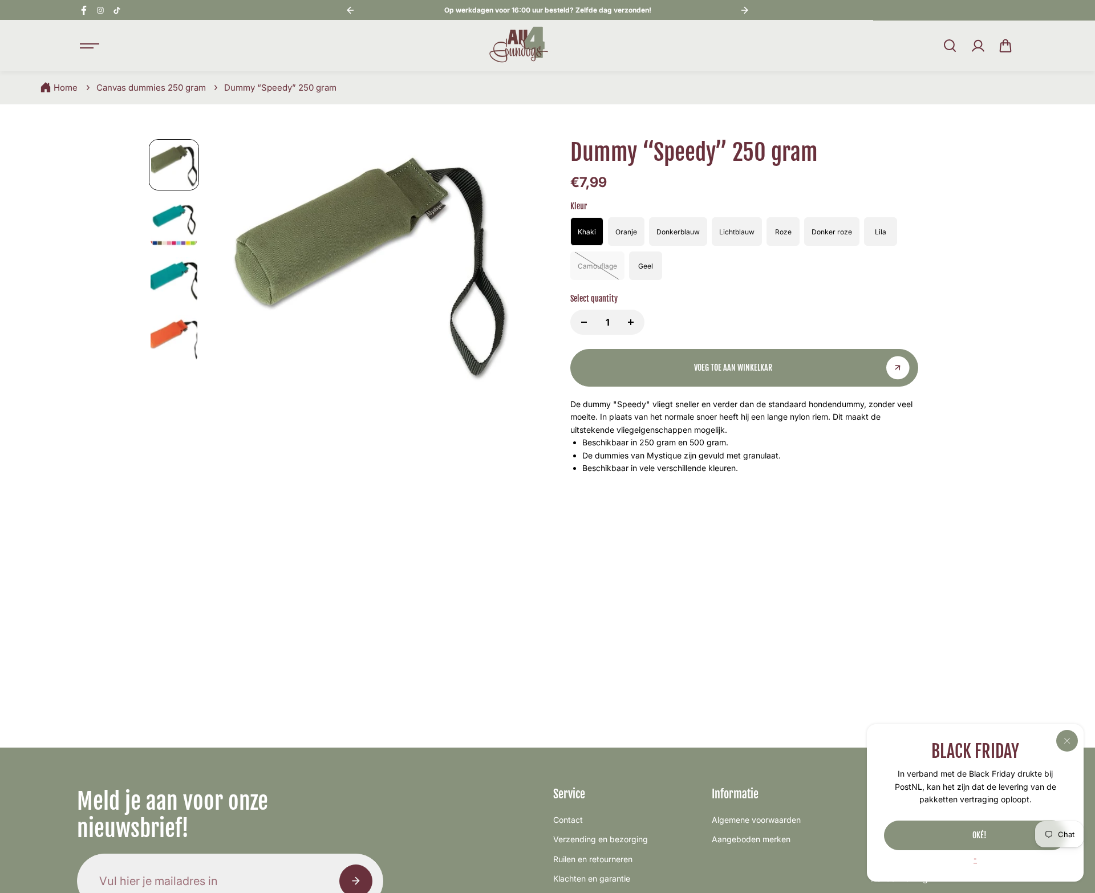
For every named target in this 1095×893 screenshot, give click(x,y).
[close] (1067, 741)
